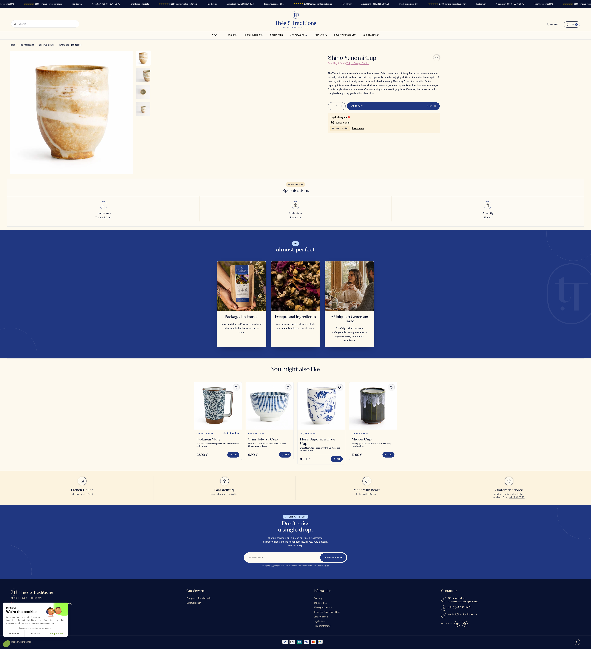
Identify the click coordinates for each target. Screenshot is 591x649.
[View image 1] (143, 58)
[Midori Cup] (373, 406)
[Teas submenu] (219, 35)
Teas (214, 35)
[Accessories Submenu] (306, 35)
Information (322, 591)
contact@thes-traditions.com (463, 614)
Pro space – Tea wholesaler (199, 598)
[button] (6, 643)
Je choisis (35, 633)
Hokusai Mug (208, 439)
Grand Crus (276, 35)
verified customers (43, 4)
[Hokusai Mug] (218, 406)
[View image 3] (143, 92)
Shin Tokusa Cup (263, 439)
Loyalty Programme (345, 35)
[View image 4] (143, 109)
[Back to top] (577, 642)
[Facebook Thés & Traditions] (465, 624)
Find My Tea (320, 35)
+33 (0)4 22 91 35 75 (111, 4)
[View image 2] (143, 75)
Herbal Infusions (253, 35)
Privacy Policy (323, 566)
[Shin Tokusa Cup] (269, 406)
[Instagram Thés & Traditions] (457, 624)
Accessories (297, 35)
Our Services (196, 591)
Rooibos (232, 35)
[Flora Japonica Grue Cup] (321, 406)
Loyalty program (194, 602)
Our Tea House (371, 35)
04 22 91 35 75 (517, 497)
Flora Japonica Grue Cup (317, 441)
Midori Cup (362, 439)
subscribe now (332, 557)
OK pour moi (57, 633)
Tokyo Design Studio (357, 63)
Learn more (358, 128)
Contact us (449, 591)
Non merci (14, 633)
